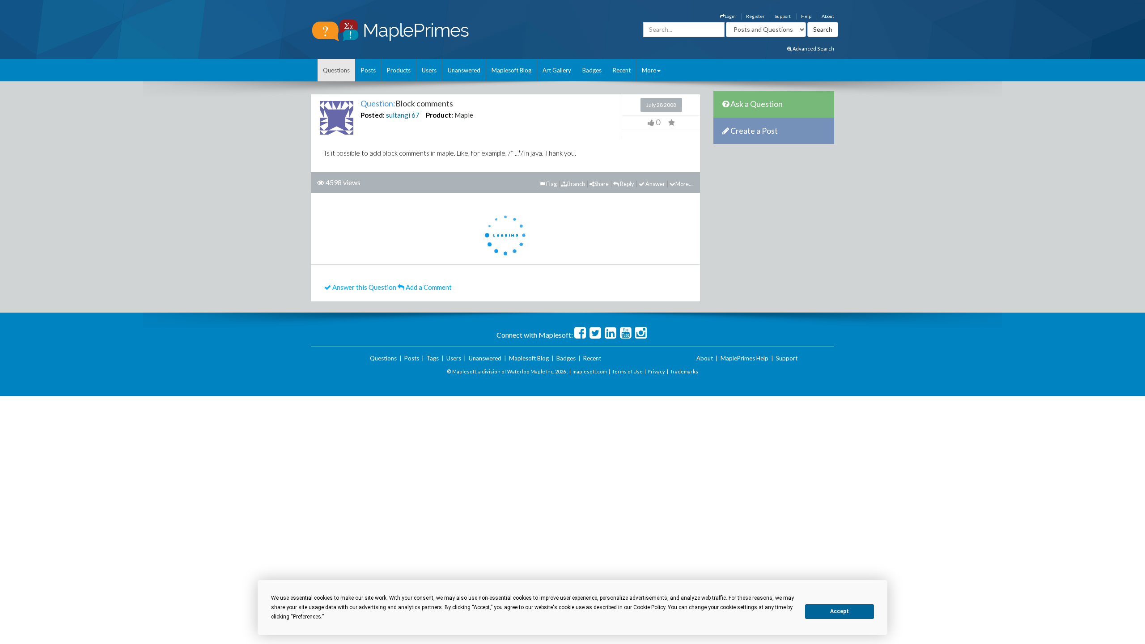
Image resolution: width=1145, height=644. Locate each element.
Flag (551, 183)
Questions (336, 70)
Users (429, 70)
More (649, 70)
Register (755, 16)
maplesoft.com (589, 371)
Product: (439, 115)
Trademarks (684, 371)
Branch (576, 183)
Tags (433, 358)
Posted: (372, 115)
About (828, 16)
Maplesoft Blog (511, 70)
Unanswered (464, 70)
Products (399, 70)
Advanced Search (813, 48)
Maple (463, 115)
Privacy (656, 371)
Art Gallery (557, 70)
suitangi (398, 115)
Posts (368, 70)
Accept (839, 611)
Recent (622, 70)
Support (783, 16)
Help (806, 16)
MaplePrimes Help (744, 358)
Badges (592, 70)
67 (415, 115)
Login (730, 16)
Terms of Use (627, 371)
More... (684, 183)
